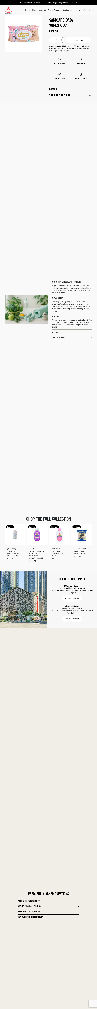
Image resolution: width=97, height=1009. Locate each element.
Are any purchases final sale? (30, 906)
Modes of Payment (58, 337)
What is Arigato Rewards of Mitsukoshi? (66, 282)
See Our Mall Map (72, 598)
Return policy (57, 316)
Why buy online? (57, 298)
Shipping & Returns (59, 95)
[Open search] (79, 10)
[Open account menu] (89, 10)
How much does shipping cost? (30, 917)
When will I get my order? (29, 912)
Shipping (55, 332)
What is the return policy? (29, 901)
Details (53, 89)
